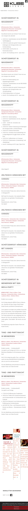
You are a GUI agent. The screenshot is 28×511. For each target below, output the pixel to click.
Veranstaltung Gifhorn (12, 30)
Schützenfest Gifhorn (8, 27)
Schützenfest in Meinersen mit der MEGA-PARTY (10, 283)
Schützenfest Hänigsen (11, 185)
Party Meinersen (15, 341)
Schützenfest (6, 184)
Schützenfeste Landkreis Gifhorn (14, 343)
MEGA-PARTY (6, 292)
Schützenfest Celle (14, 184)
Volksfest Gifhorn (15, 295)
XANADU (12, 187)
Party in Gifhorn (14, 292)
